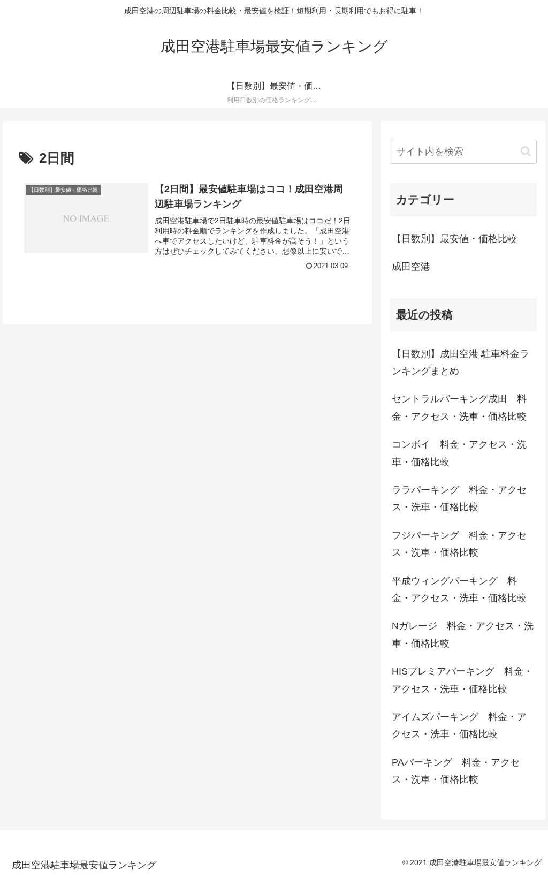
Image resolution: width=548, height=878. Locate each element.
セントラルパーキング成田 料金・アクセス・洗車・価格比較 (459, 407)
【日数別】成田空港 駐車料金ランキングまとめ (460, 362)
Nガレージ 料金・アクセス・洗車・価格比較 (463, 634)
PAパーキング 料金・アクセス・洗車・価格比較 (456, 771)
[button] (525, 151)
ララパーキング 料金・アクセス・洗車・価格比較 (459, 498)
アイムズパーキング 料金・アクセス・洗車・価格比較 (459, 725)
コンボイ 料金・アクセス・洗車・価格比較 (459, 453)
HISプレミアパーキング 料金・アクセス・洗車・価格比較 (462, 680)
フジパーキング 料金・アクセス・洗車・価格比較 (459, 544)
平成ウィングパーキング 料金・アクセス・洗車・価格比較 (459, 589)
